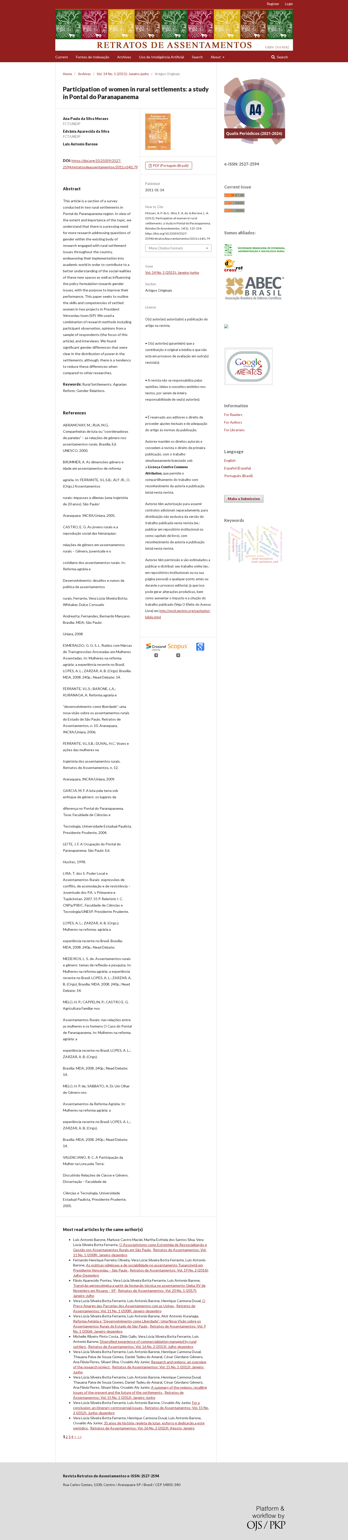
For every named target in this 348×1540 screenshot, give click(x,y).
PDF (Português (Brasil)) (170, 166)
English (230, 460)
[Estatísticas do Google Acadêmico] (249, 385)
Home (67, 74)
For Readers (233, 415)
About (216, 57)
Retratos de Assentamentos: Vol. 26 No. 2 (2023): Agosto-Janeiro (142, 1428)
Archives (124, 57)
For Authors (233, 422)
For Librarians (234, 430)
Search (197, 57)
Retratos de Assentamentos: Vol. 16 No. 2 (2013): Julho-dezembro (140, 1346)
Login (289, 4)
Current (61, 57)
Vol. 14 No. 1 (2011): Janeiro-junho (123, 74)
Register (273, 4)
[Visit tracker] (226, 326)
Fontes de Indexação (92, 57)
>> (79, 1437)
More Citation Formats (166, 248)
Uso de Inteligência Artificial (161, 57)
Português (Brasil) (238, 476)
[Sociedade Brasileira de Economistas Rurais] (254, 254)
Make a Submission (244, 499)
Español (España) (237, 468)
